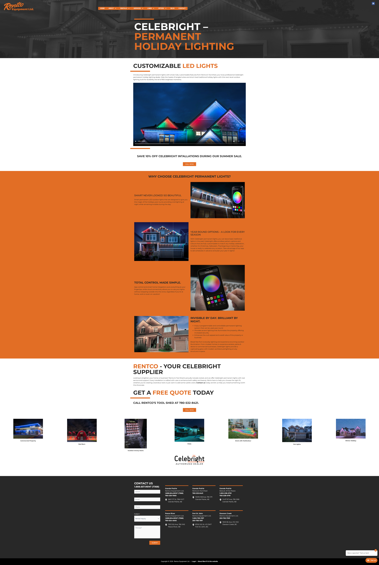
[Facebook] (373, 3)
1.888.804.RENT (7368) (174, 518)
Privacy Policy (147, 549)
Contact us (200, 383)
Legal (194, 561)
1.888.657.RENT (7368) (146, 486)
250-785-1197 (197, 520)
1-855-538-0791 (226, 493)
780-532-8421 (188, 402)
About (111, 8)
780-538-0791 (225, 496)
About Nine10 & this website (208, 561)
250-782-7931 (225, 518)
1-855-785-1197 (198, 518)
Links (149, 8)
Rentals (123, 8)
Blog (172, 8)
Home (102, 8)
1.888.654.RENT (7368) (174, 493)
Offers (161, 8)
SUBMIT (155, 543)
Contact (182, 8)
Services (137, 8)
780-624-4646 (171, 520)
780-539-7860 (170, 496)
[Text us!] (371, 561)
